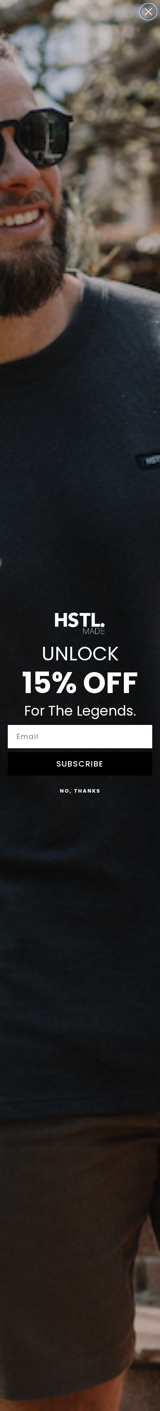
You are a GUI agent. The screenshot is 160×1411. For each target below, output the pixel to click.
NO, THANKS (80, 791)
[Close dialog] (148, 11)
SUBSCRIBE (80, 763)
